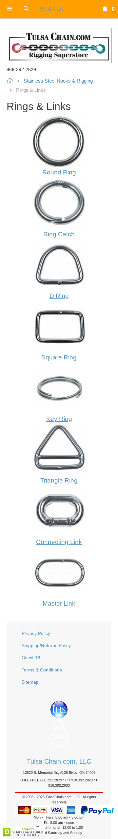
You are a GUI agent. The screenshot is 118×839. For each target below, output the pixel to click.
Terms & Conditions (42, 669)
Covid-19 (31, 657)
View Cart (51, 9)
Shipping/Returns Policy (46, 645)
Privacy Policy (36, 633)
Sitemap (30, 682)
